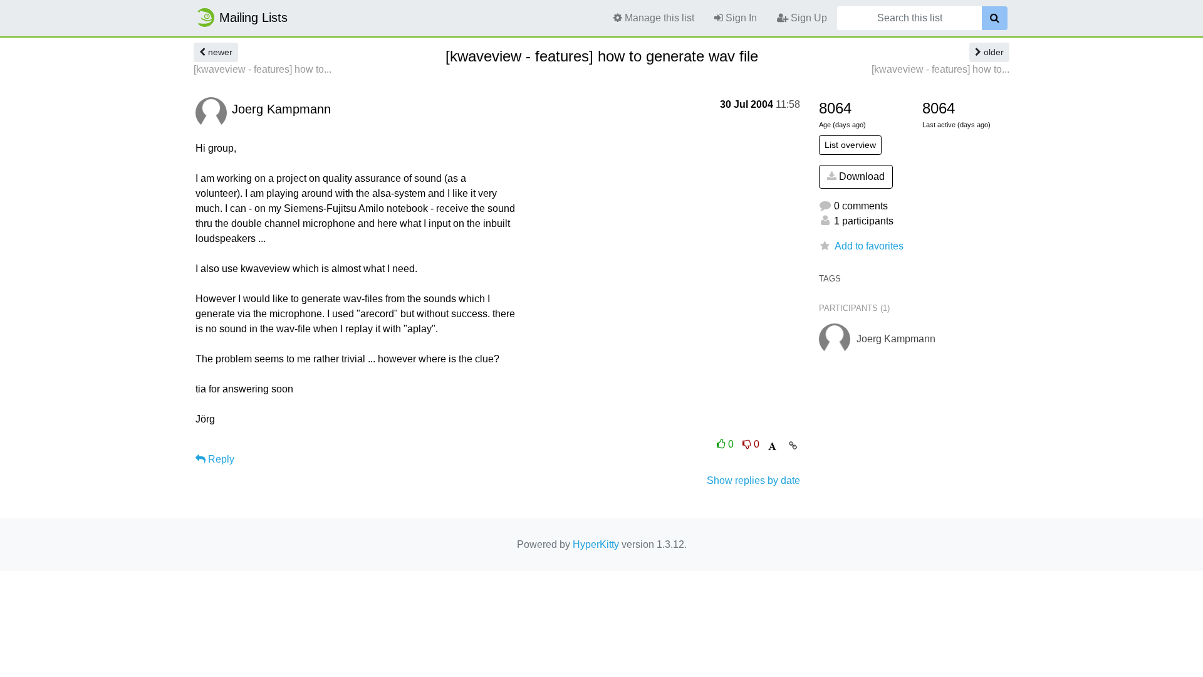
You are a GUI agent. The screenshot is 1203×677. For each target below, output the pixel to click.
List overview (850, 145)
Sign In (740, 18)
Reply (220, 459)
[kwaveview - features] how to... (262, 69)
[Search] (995, 18)
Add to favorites (869, 246)
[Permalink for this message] (793, 446)
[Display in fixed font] (772, 446)
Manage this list (658, 18)
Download (860, 176)
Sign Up (807, 18)
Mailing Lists (253, 17)
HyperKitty (596, 544)
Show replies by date (753, 480)
